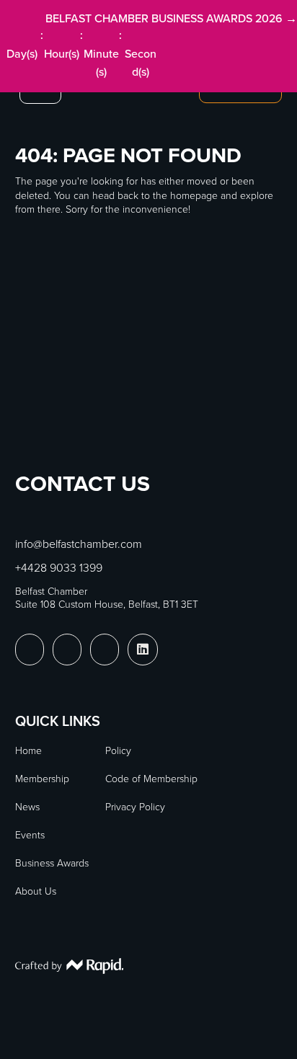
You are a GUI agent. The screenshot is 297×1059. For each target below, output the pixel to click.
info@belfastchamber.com (78, 544)
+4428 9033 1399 (58, 567)
